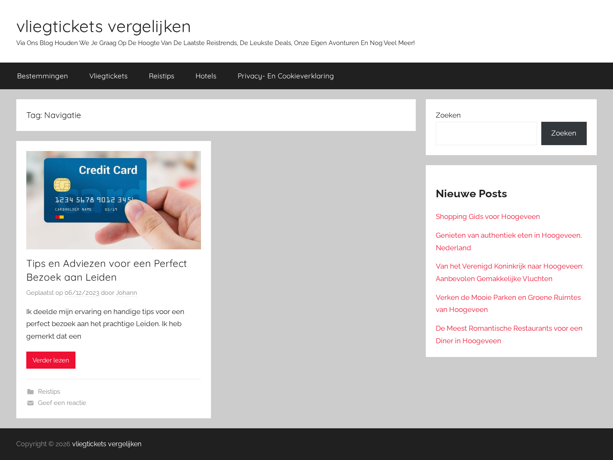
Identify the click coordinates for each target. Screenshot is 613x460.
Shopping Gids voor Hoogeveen (488, 216)
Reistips (161, 75)
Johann (126, 293)
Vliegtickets (108, 75)
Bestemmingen (42, 75)
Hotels (206, 75)
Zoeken (448, 115)
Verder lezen (51, 360)
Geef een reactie (62, 403)
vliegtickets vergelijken (103, 25)
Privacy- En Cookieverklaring (286, 75)
